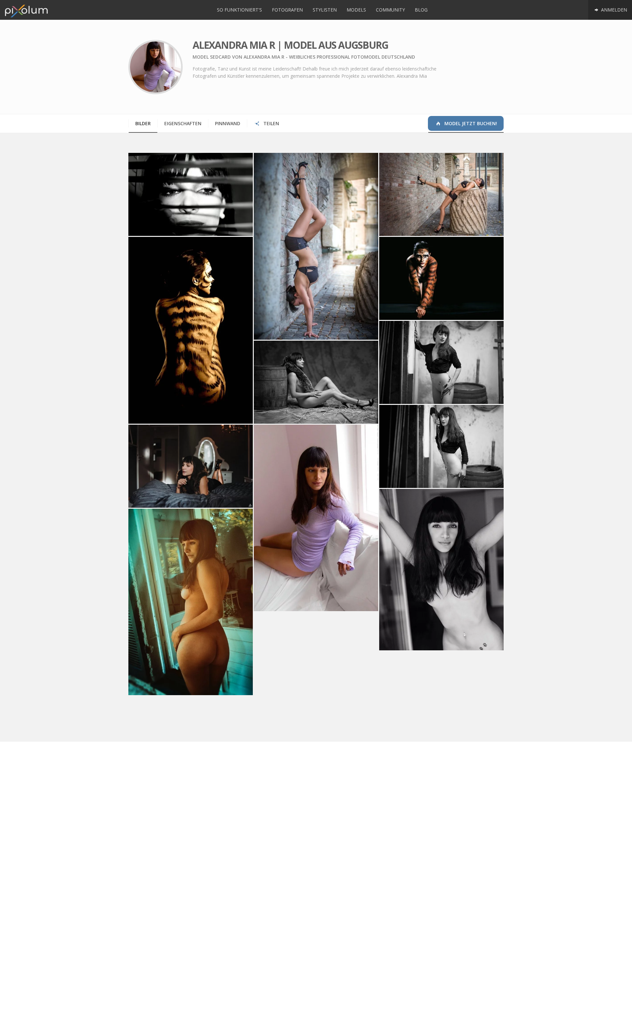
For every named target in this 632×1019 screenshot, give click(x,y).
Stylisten (325, 10)
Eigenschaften (182, 123)
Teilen (270, 123)
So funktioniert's (239, 10)
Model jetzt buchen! (470, 123)
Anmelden (613, 10)
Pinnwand (227, 123)
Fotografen (287, 10)
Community (390, 10)
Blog (421, 10)
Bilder (143, 123)
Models (356, 10)
